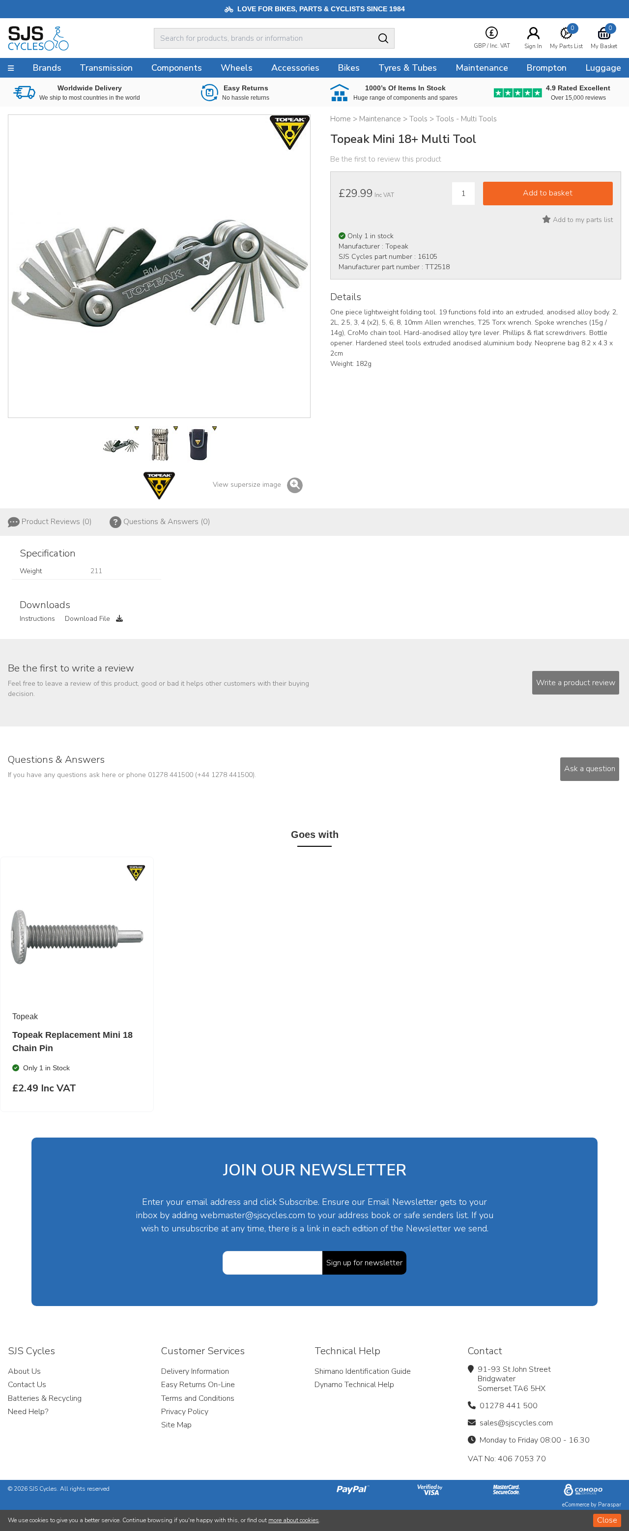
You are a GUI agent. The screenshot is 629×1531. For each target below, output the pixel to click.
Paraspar (609, 1504)
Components (176, 68)
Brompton (546, 68)
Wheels (237, 68)
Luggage (603, 68)
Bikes (349, 68)
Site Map (176, 1425)
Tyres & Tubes (407, 68)
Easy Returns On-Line (198, 1384)
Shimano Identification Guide (362, 1371)
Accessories (295, 68)
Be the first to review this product (385, 159)
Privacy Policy (184, 1411)
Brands (46, 68)
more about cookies (293, 1520)
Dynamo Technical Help (354, 1384)
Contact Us (27, 1384)
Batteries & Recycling (45, 1398)
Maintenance (482, 68)
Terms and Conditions (197, 1398)
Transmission (106, 68)
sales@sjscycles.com (516, 1423)
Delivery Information (195, 1371)
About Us (24, 1371)
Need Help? (28, 1411)
